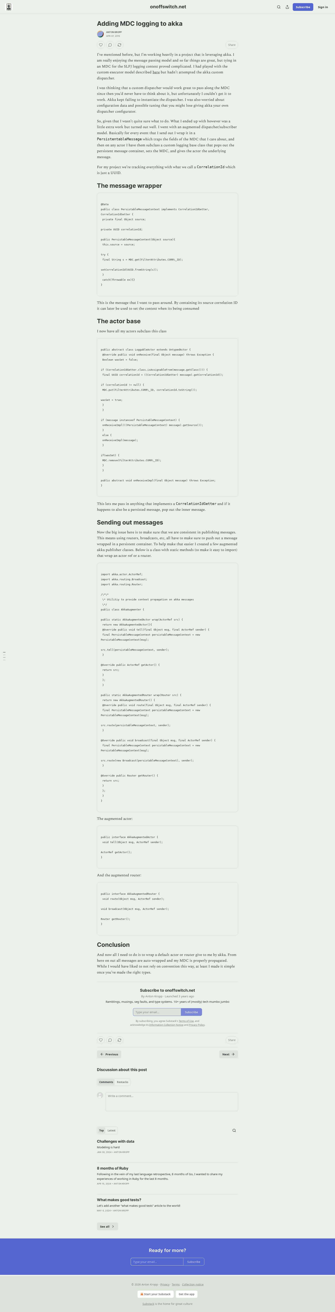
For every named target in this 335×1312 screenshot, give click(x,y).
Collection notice (193, 1284)
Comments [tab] (106, 1082)
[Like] (101, 45)
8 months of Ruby (112, 1168)
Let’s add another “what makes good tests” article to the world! (138, 1205)
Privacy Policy (197, 1025)
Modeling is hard (108, 1147)
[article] (167, 1149)
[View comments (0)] (110, 45)
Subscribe (303, 7)
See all (105, 1226)
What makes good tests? (119, 1200)
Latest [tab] (112, 1130)
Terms (176, 1284)
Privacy (164, 1284)
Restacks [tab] (122, 1082)
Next (226, 1054)
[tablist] (113, 1082)
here (156, 72)
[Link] (91, 186)
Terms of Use (186, 1021)
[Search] (279, 7)
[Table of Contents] (4, 656)
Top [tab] (101, 1130)
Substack (148, 1304)
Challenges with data (115, 1141)
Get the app (186, 1294)
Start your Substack (157, 1294)
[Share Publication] (287, 7)
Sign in (323, 7)
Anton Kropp (114, 32)
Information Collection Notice (166, 1025)
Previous (111, 1054)
